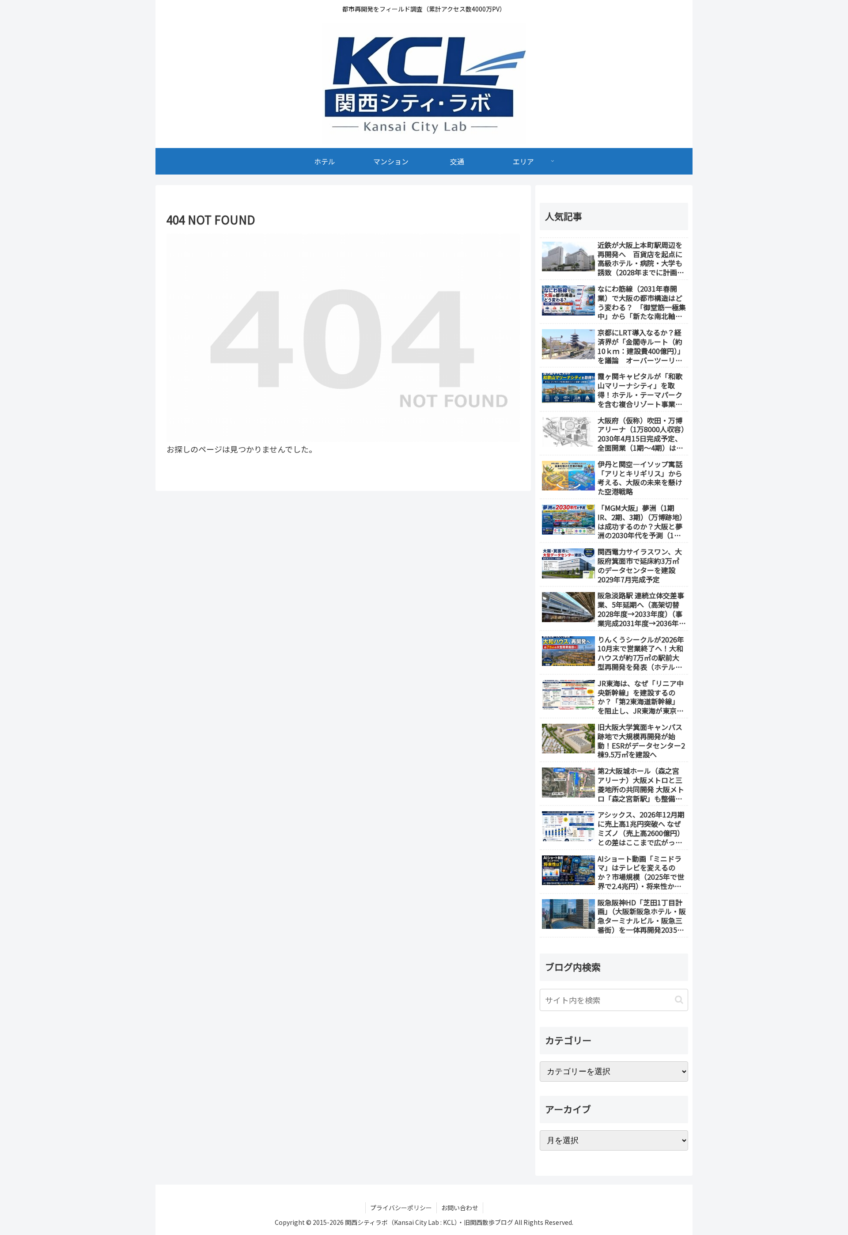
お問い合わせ (459, 1207)
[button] (679, 1000)
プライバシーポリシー (401, 1207)
